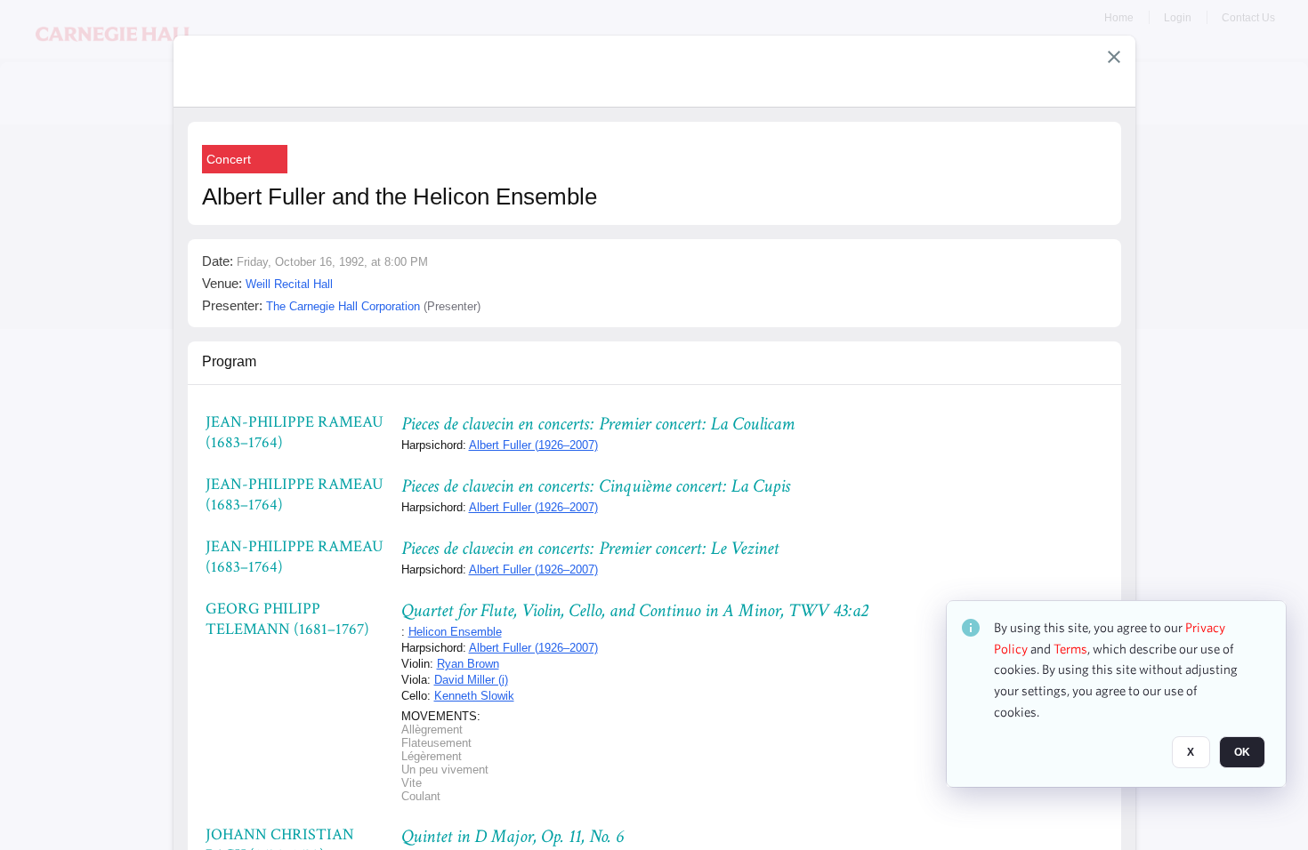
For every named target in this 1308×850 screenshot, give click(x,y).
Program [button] (229, 361)
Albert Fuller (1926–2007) (533, 445)
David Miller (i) (471, 679)
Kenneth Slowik (474, 695)
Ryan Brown (468, 663)
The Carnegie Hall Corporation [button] (343, 306)
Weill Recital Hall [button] (289, 284)
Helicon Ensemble (455, 631)
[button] (1114, 57)
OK (1242, 753)
